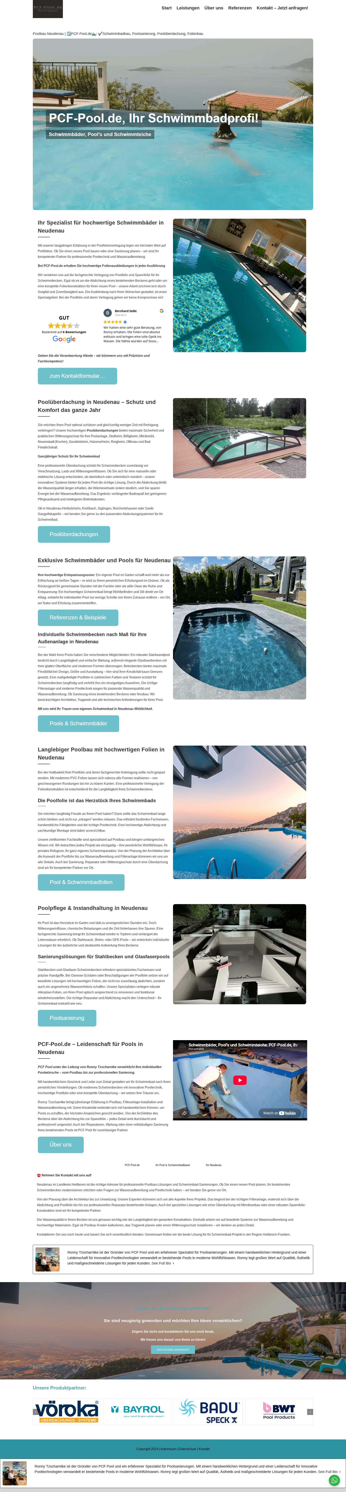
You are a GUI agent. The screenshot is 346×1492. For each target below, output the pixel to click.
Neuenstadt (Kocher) (52, 441)
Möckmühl (146, 436)
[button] (36, 1412)
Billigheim (131, 436)
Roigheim (118, 441)
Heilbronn (79, 1184)
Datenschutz (187, 1449)
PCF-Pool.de (132, 1165)
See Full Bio (161, 1263)
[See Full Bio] (173, 1263)
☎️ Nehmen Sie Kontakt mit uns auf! (64, 1175)
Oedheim (115, 436)
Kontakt (204, 1449)
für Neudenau (213, 1165)
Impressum (168, 1449)
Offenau (132, 441)
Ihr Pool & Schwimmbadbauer (173, 1165)
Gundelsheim (78, 441)
